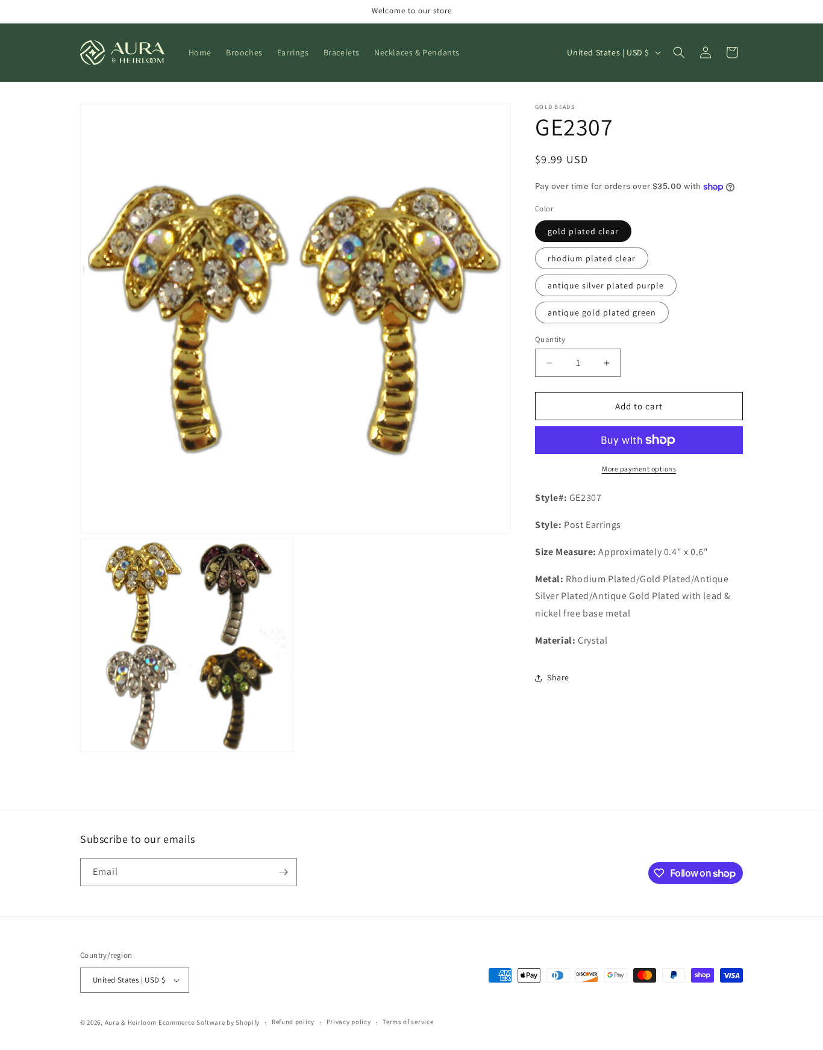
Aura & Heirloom (131, 1022)
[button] (679, 52)
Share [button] (558, 677)
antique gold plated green (602, 312)
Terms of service (408, 1021)
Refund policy (293, 1021)
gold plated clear (583, 231)
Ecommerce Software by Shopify (209, 1022)
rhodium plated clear (592, 258)
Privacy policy (349, 1021)
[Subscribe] (283, 872)
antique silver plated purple (606, 285)
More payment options (639, 468)
